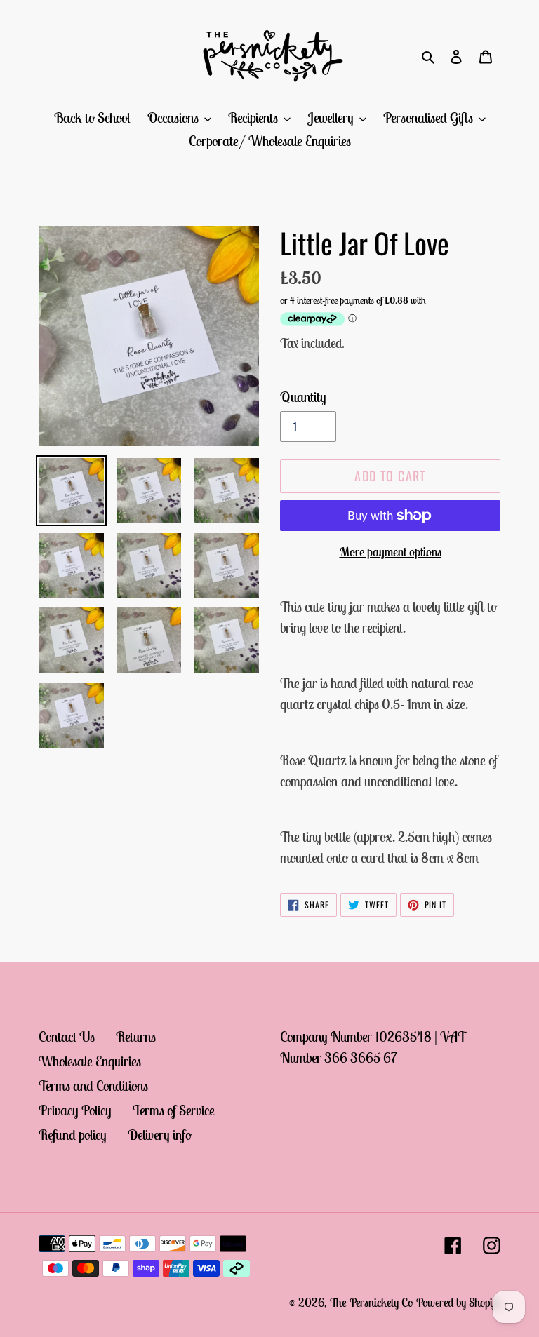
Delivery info (160, 1134)
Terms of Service (174, 1110)
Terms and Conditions (93, 1085)
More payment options (390, 552)
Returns (136, 1036)
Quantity (303, 396)
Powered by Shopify (458, 1302)
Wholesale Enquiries (90, 1061)
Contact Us (67, 1036)
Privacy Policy (75, 1110)
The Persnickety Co (373, 1302)
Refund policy (73, 1134)
